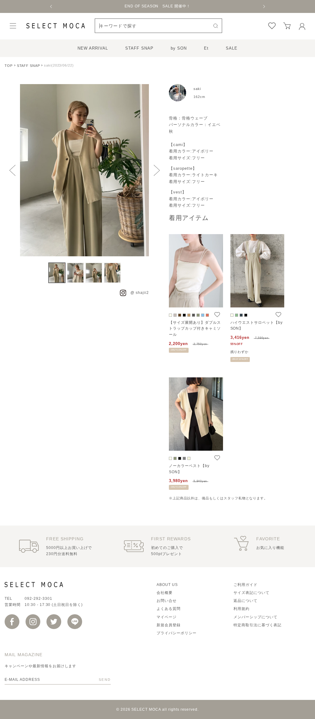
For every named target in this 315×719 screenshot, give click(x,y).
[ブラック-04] (245, 315)
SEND (105, 679)
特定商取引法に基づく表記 (257, 625)
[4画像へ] (112, 272)
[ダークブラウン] (179, 315)
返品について (245, 601)
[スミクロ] (193, 315)
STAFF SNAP (139, 48)
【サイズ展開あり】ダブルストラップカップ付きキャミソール (195, 328)
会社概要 (165, 593)
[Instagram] (33, 621)
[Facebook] (12, 621)
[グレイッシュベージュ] (175, 315)
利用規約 (241, 609)
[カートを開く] (287, 26)
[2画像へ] (75, 272)
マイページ (167, 617)
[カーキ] (198, 315)
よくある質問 (169, 609)
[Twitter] (53, 621)
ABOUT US (167, 585)
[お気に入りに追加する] (217, 315)
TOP (9, 65)
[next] (263, 6)
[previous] (51, 6)
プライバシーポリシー (177, 633)
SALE (231, 48)
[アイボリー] (170, 315)
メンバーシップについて (255, 617)
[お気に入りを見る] (272, 26)
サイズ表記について (251, 593)
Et (206, 48)
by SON (179, 48)
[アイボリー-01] (231, 315)
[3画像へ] (93, 272)
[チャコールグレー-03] (241, 315)
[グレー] (184, 458)
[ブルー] (202, 315)
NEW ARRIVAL (93, 48)
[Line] (74, 621)
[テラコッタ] (207, 315)
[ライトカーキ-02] (236, 315)
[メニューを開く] (13, 25)
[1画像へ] (57, 272)
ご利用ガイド (245, 585)
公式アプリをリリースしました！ (166, 6)
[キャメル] (188, 315)
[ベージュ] (188, 458)
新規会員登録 (169, 625)
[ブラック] (184, 315)
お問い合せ (167, 601)
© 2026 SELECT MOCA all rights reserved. (157, 709)
